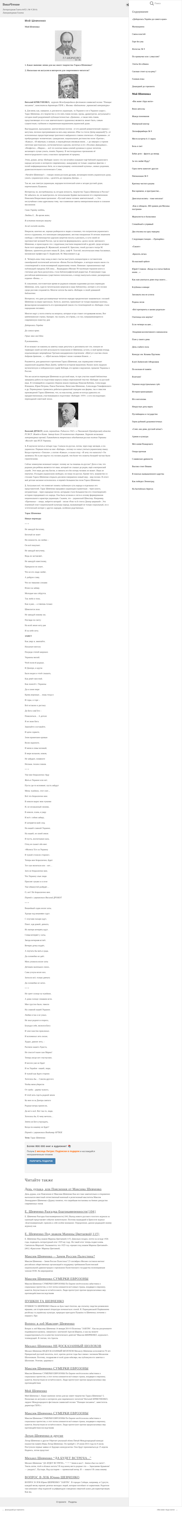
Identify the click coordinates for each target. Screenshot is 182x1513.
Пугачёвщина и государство (145, 414)
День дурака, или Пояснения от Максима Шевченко (63, 1189)
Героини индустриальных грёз (146, 384)
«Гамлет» (136, 246)
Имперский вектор (140, 123)
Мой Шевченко (36, 1391)
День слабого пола (140, 346)
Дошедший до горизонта (143, 86)
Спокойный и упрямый (142, 224)
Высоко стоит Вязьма (141, 466)
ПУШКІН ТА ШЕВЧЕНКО (44, 1301)
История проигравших (142, 391)
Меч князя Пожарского (142, 443)
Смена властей (138, 34)
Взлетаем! (136, 376)
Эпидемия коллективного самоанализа (149, 331)
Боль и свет (137, 146)
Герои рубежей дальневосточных (147, 421)
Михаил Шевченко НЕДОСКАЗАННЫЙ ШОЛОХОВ (63, 1346)
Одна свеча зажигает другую (145, 168)
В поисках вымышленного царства (148, 473)
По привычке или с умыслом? (145, 56)
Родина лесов (138, 301)
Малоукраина (138, 26)
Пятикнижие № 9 (140, 176)
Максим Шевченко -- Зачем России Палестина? (60, 1256)
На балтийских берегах (142, 488)
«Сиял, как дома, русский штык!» (147, 429)
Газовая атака (138, 78)
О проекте (61, 1502)
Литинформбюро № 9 (142, 131)
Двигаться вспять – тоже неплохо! (147, 198)
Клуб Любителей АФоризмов (145, 361)
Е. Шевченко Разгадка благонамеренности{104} (60, 1211)
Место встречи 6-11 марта (144, 138)
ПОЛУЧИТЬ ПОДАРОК (41, 1161)
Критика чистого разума (143, 183)
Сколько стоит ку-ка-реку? (144, 71)
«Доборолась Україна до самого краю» (149, 19)
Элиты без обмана (140, 63)
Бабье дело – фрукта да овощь (145, 153)
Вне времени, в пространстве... (146, 190)
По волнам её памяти (141, 369)
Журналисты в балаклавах (144, 216)
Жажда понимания (140, 116)
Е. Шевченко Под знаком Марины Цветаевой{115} (62, 1234)
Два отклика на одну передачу (146, 231)
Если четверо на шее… (142, 324)
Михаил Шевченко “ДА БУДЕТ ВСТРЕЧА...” (58, 1458)
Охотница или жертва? (142, 316)
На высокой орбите (141, 261)
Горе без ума (137, 41)
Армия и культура (140, 436)
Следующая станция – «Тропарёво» (148, 239)
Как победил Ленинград (143, 481)
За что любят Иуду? (141, 161)
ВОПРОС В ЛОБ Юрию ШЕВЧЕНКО (52, 1477)
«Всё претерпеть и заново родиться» (148, 309)
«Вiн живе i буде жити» (142, 101)
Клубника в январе (140, 287)
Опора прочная (139, 451)
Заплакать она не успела (143, 294)
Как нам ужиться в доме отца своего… (149, 279)
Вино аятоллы (138, 108)
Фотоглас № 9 (138, 49)
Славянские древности (142, 458)
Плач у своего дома (141, 339)
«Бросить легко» (139, 253)
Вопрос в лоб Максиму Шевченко (50, 1323)
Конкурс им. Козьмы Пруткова (146, 354)
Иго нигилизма (139, 399)
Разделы (72, 1502)
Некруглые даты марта (142, 406)
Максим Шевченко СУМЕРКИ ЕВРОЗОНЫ (56, 1278)
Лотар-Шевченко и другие (44, 1435)
